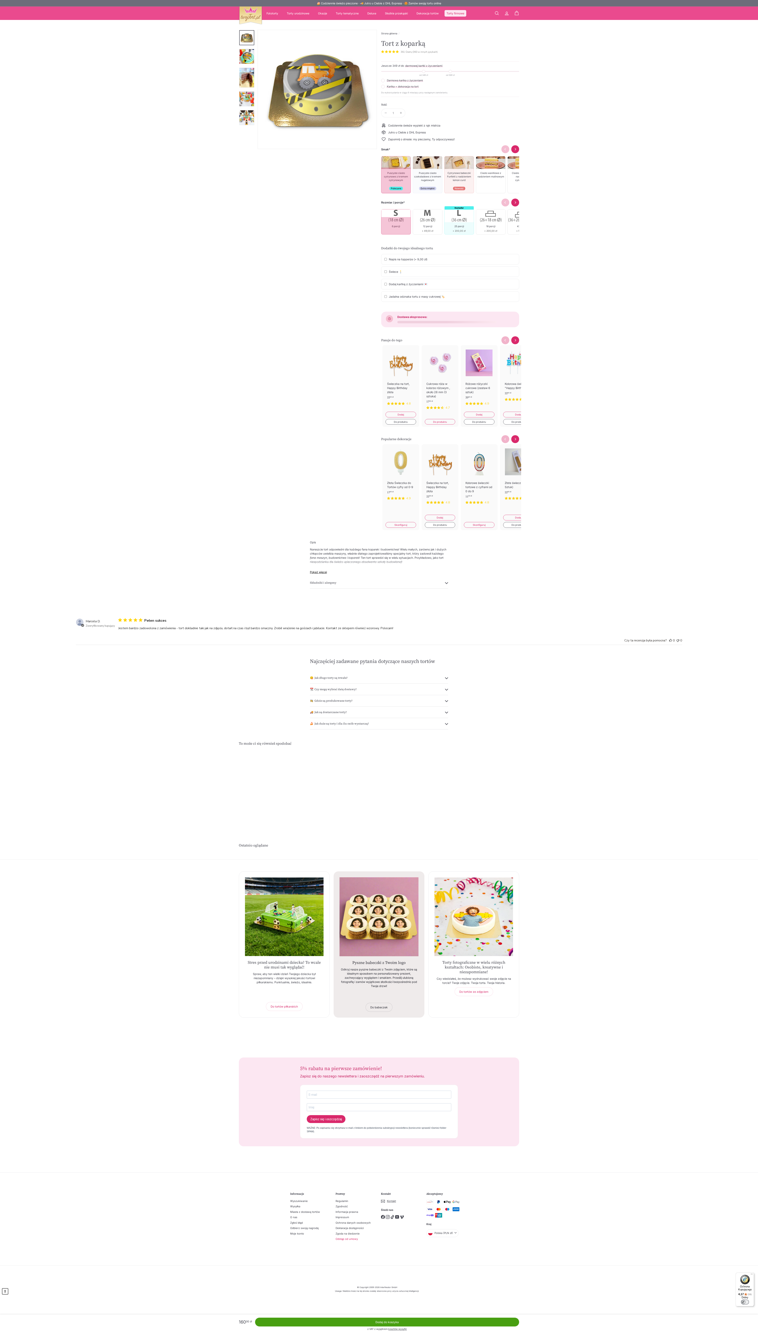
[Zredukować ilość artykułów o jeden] (385, 113)
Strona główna (389, 33)
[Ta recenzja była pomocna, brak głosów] (670, 640)
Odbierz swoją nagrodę (304, 1228)
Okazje (322, 13)
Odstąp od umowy (347, 1238)
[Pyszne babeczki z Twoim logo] (379, 916)
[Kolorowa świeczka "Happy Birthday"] (518, 376)
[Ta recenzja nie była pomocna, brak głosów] (677, 640)
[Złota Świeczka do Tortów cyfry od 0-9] (400, 475)
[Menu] (751, 1275)
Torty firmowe (455, 13)
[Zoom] (317, 89)
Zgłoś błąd (296, 1222)
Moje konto (297, 1233)
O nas (293, 1217)
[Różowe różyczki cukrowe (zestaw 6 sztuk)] (479, 378)
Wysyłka (295, 1206)
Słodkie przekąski (396, 13)
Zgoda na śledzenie (348, 1233)
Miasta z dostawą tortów (305, 1211)
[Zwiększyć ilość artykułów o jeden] (400, 113)
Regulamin (342, 1201)
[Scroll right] (515, 340)
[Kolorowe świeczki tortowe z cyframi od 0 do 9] (479, 477)
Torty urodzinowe (298, 13)
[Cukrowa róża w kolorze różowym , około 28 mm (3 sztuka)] (440, 380)
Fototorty (272, 13)
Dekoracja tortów (428, 13)
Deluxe (371, 13)
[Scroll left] (505, 340)
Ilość (384, 104)
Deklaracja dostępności (350, 1228)
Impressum (342, 1217)
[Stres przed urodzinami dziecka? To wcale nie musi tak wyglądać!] (284, 916)
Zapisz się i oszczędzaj (326, 1119)
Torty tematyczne (347, 13)
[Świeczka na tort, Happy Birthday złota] (400, 378)
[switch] (745, 1302)
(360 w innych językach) (425, 51)
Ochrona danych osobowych (353, 1222)
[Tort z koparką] (260, 787)
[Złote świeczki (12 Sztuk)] (518, 475)
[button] (5, 1291)
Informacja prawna (347, 1211)
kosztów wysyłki (397, 1328)
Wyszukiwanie (299, 1201)
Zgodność (342, 1206)
